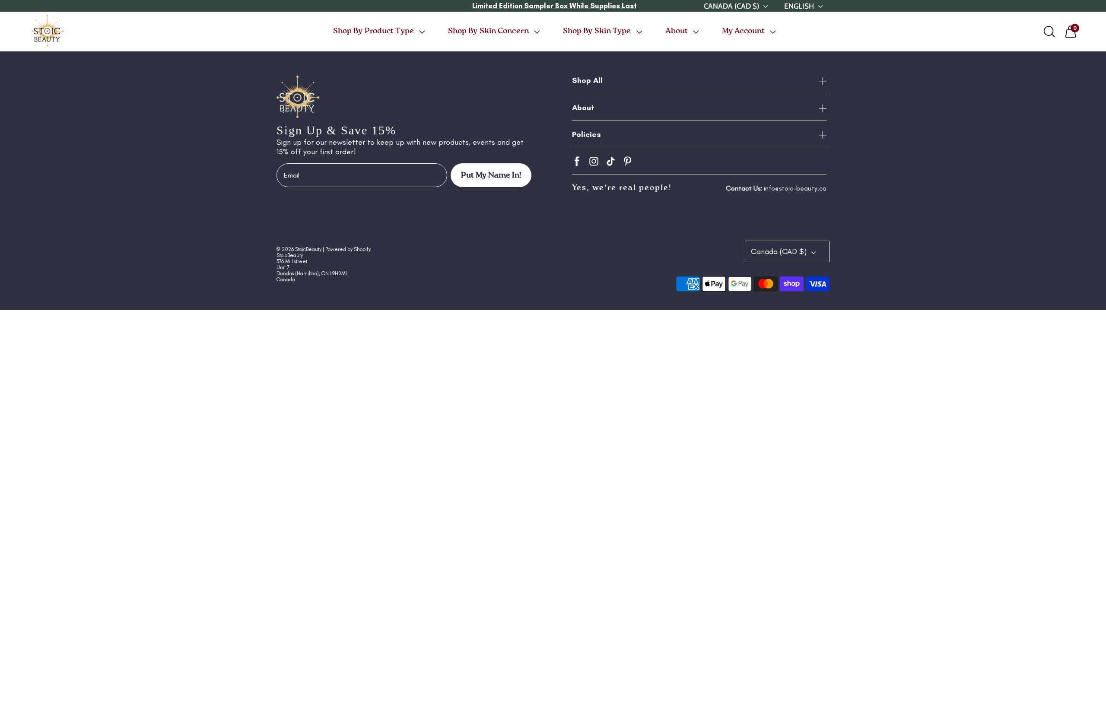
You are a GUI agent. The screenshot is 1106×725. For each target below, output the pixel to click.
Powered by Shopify (348, 249)
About (583, 107)
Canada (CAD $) (780, 251)
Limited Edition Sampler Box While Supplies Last (554, 5)
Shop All (587, 80)
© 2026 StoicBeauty (298, 249)
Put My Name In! (491, 175)
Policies (586, 134)
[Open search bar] (1049, 31)
